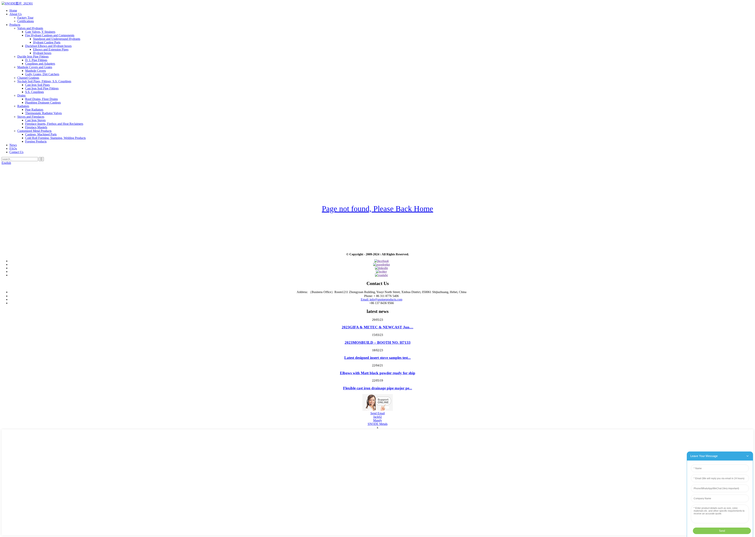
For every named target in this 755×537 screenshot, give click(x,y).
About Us (15, 14)
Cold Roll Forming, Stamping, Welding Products (55, 138)
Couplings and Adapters (40, 63)
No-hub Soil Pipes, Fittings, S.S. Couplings (44, 81)
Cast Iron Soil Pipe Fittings (42, 88)
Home (13, 10)
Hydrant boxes (42, 53)
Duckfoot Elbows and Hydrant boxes (48, 46)
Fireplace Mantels (36, 127)
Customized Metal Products (34, 130)
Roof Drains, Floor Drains (41, 99)
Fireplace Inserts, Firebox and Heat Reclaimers (54, 123)
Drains (21, 95)
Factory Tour (25, 17)
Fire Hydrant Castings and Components (49, 35)
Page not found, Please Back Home (377, 208)
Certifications (25, 21)
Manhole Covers (35, 70)
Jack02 (377, 416)
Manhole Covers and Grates (34, 67)
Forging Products (36, 141)
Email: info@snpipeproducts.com (381, 299)
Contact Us (16, 152)
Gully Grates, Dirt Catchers (42, 74)
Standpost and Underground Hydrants (56, 38)
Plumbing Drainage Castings (43, 102)
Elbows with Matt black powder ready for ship (377, 373)
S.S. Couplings (34, 92)
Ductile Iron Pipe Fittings (33, 56)
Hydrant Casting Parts (46, 42)
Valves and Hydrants (30, 28)
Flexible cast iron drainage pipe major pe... (377, 388)
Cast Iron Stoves (35, 120)
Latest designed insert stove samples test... (377, 358)
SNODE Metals (378, 424)
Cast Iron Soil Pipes (37, 84)
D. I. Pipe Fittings (36, 60)
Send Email (377, 413)
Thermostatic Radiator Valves (43, 113)
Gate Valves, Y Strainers (40, 31)
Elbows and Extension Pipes (50, 49)
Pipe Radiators (34, 109)
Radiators (23, 106)
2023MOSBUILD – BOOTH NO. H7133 (378, 342)
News (13, 145)
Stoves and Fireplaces (30, 116)
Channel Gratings (28, 77)
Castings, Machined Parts (41, 134)
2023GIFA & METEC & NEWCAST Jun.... (377, 327)
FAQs (13, 148)
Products (14, 24)
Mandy (377, 420)
